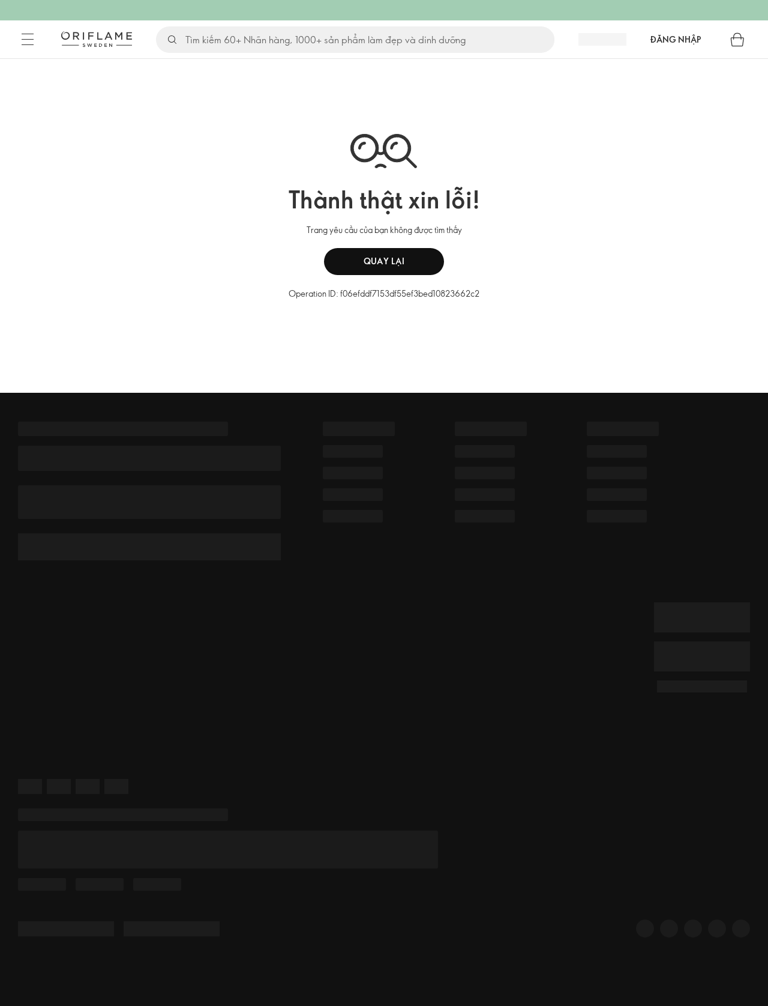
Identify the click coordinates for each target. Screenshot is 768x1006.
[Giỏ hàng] (737, 39)
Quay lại (384, 261)
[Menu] (27, 39)
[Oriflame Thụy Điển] (96, 39)
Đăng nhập (675, 39)
